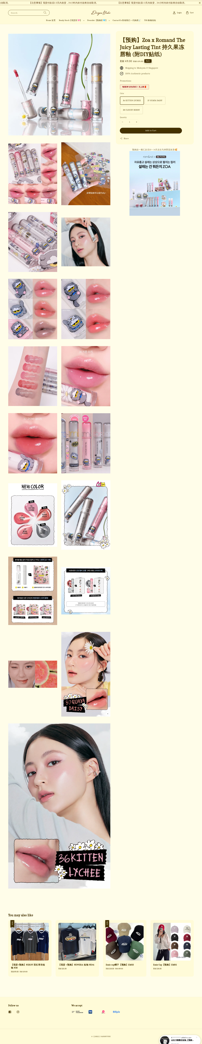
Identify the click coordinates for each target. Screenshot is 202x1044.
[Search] (45, 12)
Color (122, 93)
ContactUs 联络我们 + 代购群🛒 (127, 20)
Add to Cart (150, 130)
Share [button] (126, 138)
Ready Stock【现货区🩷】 (70, 20)
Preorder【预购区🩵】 (97, 20)
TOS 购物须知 (150, 20)
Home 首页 (51, 20)
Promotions (125, 81)
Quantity (123, 117)
